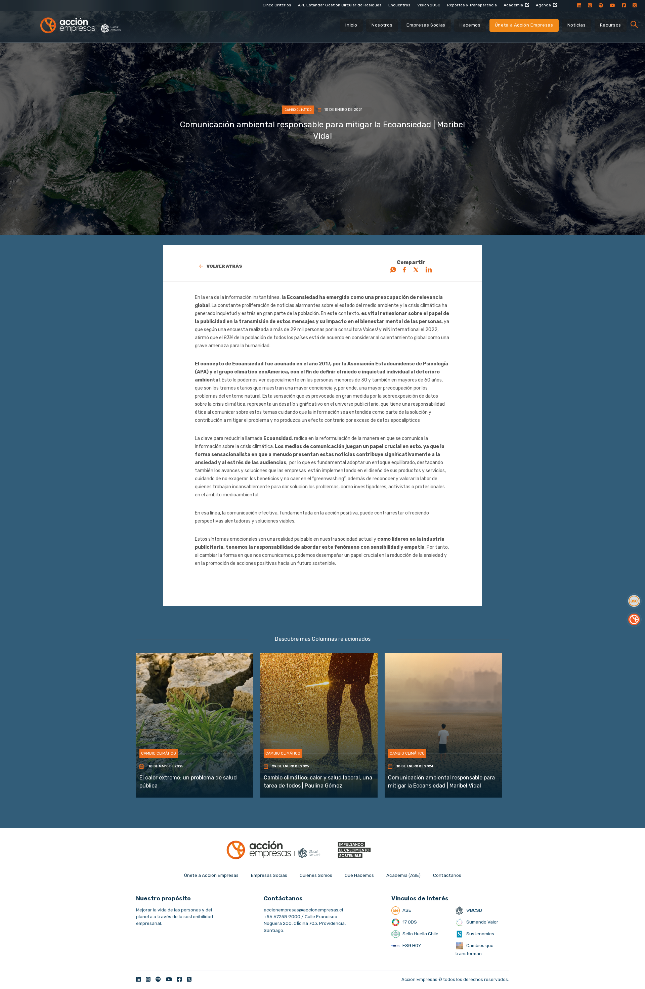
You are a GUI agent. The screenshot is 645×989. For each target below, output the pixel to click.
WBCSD (473, 910)
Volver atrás (224, 266)
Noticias (576, 25)
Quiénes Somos (316, 875)
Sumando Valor (481, 922)
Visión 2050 (428, 5)
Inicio (351, 25)
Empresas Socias (425, 25)
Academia (513, 5)
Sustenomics (479, 933)
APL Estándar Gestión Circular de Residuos (340, 5)
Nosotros (382, 25)
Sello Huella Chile (419, 933)
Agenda (543, 5)
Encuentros (399, 5)
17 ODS (409, 922)
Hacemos (470, 25)
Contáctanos (447, 875)
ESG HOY (411, 945)
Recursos (610, 25)
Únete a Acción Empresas (524, 25)
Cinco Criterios (277, 5)
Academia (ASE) (403, 875)
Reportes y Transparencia (472, 5)
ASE (406, 910)
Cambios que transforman (474, 949)
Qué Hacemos (359, 875)
